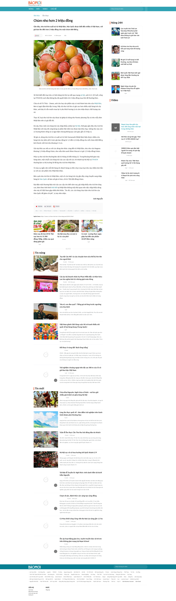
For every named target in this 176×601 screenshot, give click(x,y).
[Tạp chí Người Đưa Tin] (122, 67)
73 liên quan (71, 262)
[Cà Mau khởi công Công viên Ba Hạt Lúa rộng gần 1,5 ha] (46, 526)
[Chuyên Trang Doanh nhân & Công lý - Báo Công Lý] (35, 244)
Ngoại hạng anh (68, 572)
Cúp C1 (118, 581)
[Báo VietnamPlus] (62, 398)
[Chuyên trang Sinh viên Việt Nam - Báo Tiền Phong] (61, 478)
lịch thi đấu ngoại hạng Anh (84, 581)
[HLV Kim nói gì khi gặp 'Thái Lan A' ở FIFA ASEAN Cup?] (116, 140)
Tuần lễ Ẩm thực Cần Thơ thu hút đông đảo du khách (80, 433)
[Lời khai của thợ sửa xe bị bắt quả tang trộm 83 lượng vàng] (116, 49)
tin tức (132, 572)
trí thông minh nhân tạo (69, 579)
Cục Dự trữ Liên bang (108, 574)
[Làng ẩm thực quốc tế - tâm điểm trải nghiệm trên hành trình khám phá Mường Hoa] (46, 419)
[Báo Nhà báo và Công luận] (62, 455)
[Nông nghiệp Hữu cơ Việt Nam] (83, 242)
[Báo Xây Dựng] (123, 80)
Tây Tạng (129, 574)
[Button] (146, 9)
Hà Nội (77, 126)
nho (37, 211)
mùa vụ (88, 211)
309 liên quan (130, 131)
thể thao (126, 572)
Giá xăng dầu (41, 572)
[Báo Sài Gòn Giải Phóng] (62, 435)
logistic (49, 572)
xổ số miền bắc (87, 576)
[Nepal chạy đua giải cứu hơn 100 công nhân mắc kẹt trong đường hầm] (116, 127)
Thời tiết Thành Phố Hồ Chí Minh (38, 574)
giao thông (89, 579)
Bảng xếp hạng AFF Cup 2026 (114, 576)
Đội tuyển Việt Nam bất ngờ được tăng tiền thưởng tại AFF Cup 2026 (130, 75)
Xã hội (83, 572)
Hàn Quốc (43, 179)
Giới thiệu (31, 590)
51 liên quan (57, 35)
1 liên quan (71, 478)
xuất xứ (76, 211)
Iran (118, 579)
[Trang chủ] (35, 3)
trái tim (55, 211)
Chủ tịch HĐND (80, 579)
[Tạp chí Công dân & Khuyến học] (59, 239)
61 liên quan (71, 373)
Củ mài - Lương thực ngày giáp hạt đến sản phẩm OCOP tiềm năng (91, 236)
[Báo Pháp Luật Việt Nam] (61, 350)
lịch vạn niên (33, 572)
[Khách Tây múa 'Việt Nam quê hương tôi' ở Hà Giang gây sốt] (116, 164)
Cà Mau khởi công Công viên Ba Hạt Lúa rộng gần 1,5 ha (81, 519)
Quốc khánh (58, 579)
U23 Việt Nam (97, 579)
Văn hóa (37, 16)
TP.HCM (95, 160)
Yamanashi (62, 211)
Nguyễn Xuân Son (75, 574)
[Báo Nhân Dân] (61, 330)
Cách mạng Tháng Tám (116, 572)
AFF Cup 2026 (53, 581)
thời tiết (54, 188)
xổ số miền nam (68, 576)
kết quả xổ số (49, 579)
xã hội (82, 95)
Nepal (103, 576)
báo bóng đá (51, 574)
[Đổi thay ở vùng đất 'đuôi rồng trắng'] (46, 354)
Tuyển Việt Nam (97, 581)
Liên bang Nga (138, 576)
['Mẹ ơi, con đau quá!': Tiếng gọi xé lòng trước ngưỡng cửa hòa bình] (46, 311)
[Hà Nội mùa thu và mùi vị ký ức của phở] (68, 226)
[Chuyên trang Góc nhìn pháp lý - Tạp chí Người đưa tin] (122, 40)
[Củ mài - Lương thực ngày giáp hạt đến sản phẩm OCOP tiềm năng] (92, 226)
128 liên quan (128, 141)
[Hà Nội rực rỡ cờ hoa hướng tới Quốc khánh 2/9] (46, 459)
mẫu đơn (69, 211)
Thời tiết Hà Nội (44, 581)
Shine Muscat (47, 211)
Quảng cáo (31, 595)
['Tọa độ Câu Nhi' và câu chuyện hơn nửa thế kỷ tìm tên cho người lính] (46, 264)
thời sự (113, 581)
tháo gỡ (113, 579)
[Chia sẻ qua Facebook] (35, 198)
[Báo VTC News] (62, 521)
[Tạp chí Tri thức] (37, 36)
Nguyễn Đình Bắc (34, 581)
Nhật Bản (97, 104)
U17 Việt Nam (97, 576)
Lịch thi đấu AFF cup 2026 (36, 576)
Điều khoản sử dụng (33, 591)
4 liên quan (73, 521)
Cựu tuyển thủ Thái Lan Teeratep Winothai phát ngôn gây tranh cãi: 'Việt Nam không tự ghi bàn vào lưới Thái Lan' (130, 33)
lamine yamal (124, 579)
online (82, 211)
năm (125, 576)
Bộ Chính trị (77, 572)
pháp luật (66, 574)
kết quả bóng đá (99, 572)
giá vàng (93, 574)
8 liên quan (72, 435)
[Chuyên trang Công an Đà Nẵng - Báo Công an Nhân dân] (61, 544)
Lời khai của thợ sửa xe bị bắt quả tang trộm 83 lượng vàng (130, 49)
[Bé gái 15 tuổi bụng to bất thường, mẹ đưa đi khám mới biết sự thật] (116, 63)
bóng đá (130, 576)
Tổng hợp (48, 590)
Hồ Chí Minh (59, 574)
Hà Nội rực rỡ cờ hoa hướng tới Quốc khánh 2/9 (78, 453)
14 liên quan (129, 155)
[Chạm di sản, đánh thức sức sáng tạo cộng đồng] (46, 503)
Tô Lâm (107, 572)
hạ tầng (138, 572)
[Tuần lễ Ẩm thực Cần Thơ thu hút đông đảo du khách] (46, 439)
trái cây (94, 211)
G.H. (41, 211)
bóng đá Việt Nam (120, 574)
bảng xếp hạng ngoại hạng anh (67, 581)
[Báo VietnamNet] (61, 418)
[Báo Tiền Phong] (62, 309)
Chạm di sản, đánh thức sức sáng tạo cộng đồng (78, 496)
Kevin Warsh (58, 576)
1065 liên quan (71, 282)
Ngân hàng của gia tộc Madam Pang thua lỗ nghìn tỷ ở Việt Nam (130, 89)
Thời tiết (99, 574)
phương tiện (106, 581)
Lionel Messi (106, 579)
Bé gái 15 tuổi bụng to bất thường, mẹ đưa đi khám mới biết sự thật (130, 62)
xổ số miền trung (49, 576)
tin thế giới (90, 572)
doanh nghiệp (85, 574)
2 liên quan (73, 455)
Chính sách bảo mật (33, 593)
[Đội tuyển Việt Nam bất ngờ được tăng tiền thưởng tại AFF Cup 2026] (116, 76)
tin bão (60, 572)
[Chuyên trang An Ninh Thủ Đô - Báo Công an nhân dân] (61, 262)
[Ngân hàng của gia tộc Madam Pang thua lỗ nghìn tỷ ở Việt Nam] (116, 89)
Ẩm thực (45, 16)
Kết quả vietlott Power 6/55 (37, 579)
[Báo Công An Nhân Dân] (63, 498)
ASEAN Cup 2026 (134, 579)
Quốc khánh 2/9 (78, 576)
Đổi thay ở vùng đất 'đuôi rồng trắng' (74, 348)
